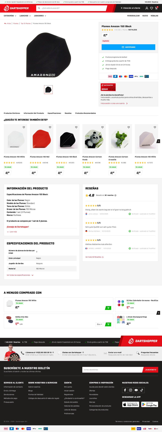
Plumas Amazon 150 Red (39, 157)
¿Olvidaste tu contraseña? (74, 398)
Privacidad (146, 421)
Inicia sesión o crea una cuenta (113, 103)
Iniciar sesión (69, 391)
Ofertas (92, 391)
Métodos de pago (10, 398)
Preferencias (69, 414)
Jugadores (39, 16)
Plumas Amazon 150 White (14, 157)
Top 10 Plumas (26, 23)
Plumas (15, 23)
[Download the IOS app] (130, 404)
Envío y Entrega (10, 391)
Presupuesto (9, 402)
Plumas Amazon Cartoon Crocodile (118, 158)
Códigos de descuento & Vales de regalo (43, 398)
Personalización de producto (100, 406)
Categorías (9, 16)
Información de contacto (13, 387)
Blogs (30, 391)
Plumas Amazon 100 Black (66, 157)
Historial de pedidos (71, 406)
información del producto (34, 113)
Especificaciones (54, 113)
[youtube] (136, 390)
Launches (24, 16)
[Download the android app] (149, 404)
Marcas (92, 402)
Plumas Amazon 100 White (145, 157)
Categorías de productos (98, 410)
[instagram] (130, 390)
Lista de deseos (70, 410)
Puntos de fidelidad (35, 395)
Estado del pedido (71, 402)
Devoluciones (9, 395)
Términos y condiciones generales (127, 421)
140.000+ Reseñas (151, 2)
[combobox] (72, 8)
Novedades (93, 395)
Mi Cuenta (68, 387)
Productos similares (12, 113)
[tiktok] (142, 390)
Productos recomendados (85, 113)
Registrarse (68, 395)
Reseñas (68, 113)
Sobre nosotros (34, 387)
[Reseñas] (115, 195)
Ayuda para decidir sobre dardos (101, 387)
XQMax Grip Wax (21, 317)
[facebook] (125, 390)
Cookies (155, 421)
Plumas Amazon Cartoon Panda (92, 158)
